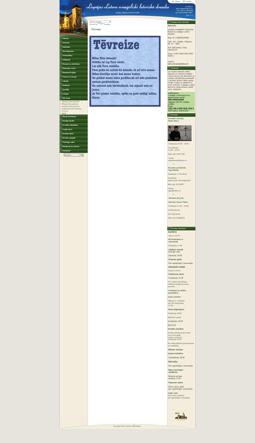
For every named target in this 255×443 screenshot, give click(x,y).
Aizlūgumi (66, 60)
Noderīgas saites (68, 142)
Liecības (65, 94)
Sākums (65, 38)
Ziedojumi (66, 151)
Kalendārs (66, 47)
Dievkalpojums (68, 51)
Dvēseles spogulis (68, 138)
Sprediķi (65, 90)
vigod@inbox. (173, 191)
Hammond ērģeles (69, 73)
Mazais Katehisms (69, 117)
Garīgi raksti (67, 129)
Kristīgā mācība (68, 121)
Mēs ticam (66, 98)
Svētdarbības (67, 55)
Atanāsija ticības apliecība (70, 106)
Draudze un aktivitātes (71, 64)
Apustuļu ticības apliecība (70, 101)
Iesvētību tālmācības (70, 125)
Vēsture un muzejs (69, 77)
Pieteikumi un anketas (70, 146)
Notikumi (66, 85)
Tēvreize (65, 111)
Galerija (65, 81)
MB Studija (136, 426)
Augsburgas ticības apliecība (71, 108)
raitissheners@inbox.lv (177, 160)
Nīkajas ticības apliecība (70, 104)
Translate (107, 24)
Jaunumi (65, 43)
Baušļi (64, 113)
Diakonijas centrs (69, 68)
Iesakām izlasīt (68, 134)
